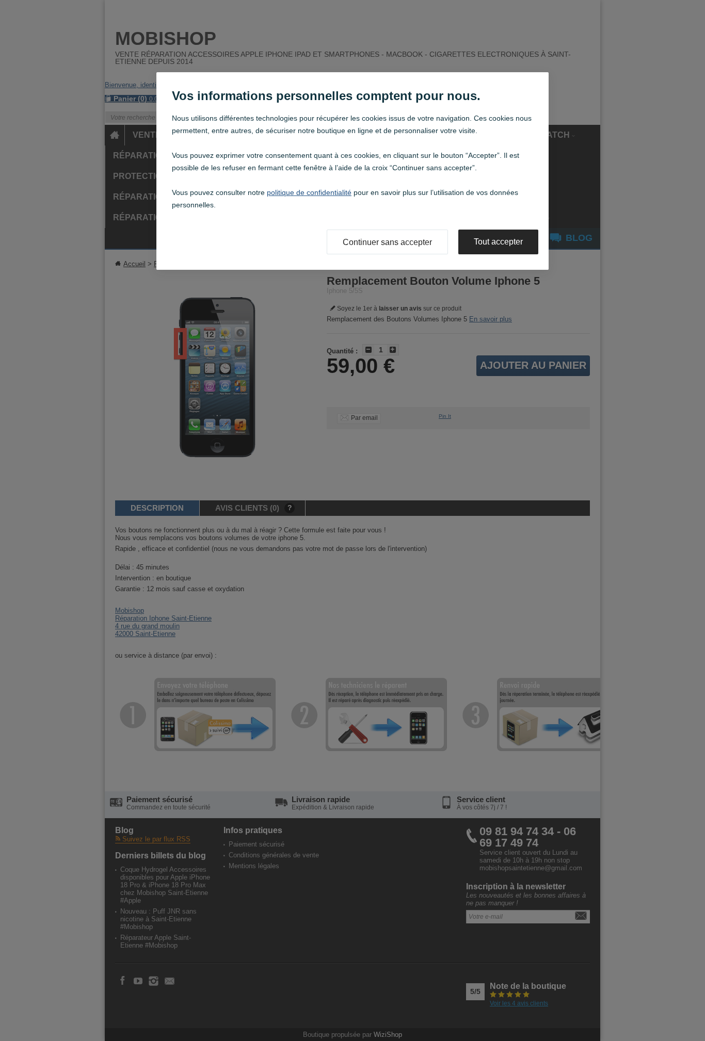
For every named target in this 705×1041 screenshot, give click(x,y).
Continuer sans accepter (387, 242)
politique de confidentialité (309, 192)
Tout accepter (498, 241)
